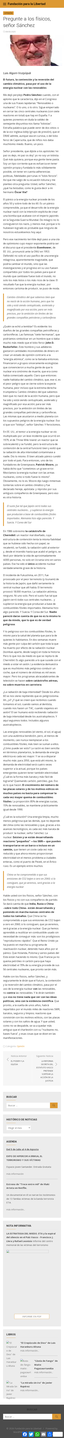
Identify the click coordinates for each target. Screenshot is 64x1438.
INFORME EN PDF (31, 1316)
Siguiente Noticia (44, 1068)
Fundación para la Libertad (27, 4)
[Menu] (5, 4)
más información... (15, 1209)
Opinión (8, 13)
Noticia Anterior (19, 1060)
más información (15, 1173)
